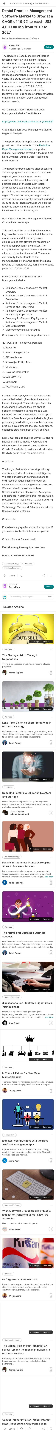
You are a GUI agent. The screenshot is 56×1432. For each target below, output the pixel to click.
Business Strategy (11, 563)
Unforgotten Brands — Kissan (20, 1279)
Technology (9, 1135)
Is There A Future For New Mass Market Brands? (21, 1075)
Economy (8, 1414)
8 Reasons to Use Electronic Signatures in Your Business (27, 1005)
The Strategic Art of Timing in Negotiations (20, 657)
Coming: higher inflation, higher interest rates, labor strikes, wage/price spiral (26, 1421)
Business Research (12, 568)
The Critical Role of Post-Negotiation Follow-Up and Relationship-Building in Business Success (26, 1349)
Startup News (14, 1229)
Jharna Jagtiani (16, 673)
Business (28, 563)
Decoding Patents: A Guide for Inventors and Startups (26, 794)
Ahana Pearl (14, 1161)
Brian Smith (14, 1023)
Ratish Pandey (15, 743)
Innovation (9, 787)
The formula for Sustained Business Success (24, 934)
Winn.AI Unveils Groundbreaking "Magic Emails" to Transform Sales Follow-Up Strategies (26, 1214)
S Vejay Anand (15, 1091)
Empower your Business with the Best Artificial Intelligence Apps (25, 1142)
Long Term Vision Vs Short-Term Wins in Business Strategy (26, 724)
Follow (49, 47)
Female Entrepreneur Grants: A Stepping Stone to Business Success (26, 864)
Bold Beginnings (16, 883)
